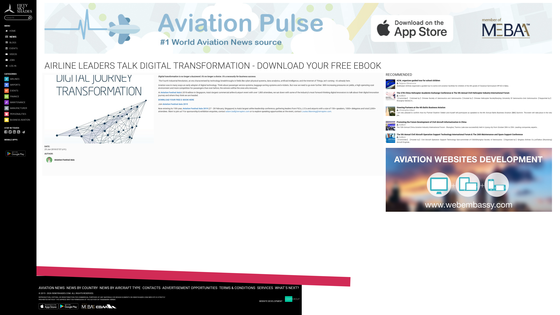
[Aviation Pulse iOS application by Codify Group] (48, 306)
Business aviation (19, 120)
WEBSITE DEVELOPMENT (270, 301)
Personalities (17, 114)
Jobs (12, 60)
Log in (12, 66)
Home (12, 31)
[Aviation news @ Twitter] (10, 132)
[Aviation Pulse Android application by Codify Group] (70, 306)
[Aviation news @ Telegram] (23, 132)
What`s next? (287, 288)
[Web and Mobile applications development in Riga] (292, 299)
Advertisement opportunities (189, 288)
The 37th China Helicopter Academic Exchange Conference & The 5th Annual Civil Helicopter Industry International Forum (453, 93)
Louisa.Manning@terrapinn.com (316, 111)
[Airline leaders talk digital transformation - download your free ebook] (99, 109)
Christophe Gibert (407, 110)
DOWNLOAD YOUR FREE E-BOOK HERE (176, 100)
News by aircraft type (120, 288)
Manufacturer (18, 108)
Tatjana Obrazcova (407, 83)
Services (265, 288)
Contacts (151, 288)
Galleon (402, 95)
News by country (82, 288)
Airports (14, 85)
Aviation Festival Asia (64, 160)
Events (13, 48)
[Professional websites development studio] (469, 181)
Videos (13, 54)
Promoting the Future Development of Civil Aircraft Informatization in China (432, 122)
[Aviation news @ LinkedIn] (14, 132)
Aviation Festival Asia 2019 (175, 104)
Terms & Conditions (237, 288)
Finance (14, 96)
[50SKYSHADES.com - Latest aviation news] (18, 7)
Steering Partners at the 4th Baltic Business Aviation (421, 107)
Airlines (14, 79)
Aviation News (52, 288)
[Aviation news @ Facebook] (5, 132)
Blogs (12, 42)
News (12, 36)
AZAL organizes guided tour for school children (418, 80)
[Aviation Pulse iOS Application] (298, 28)
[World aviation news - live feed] (18, 132)
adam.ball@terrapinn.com (238, 111)
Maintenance (17, 102)
